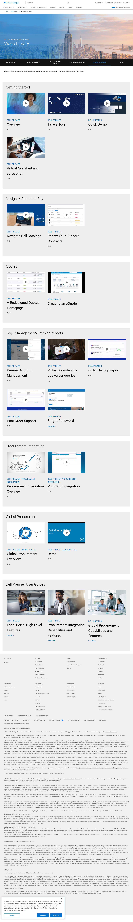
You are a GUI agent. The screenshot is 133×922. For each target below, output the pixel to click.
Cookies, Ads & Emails (74, 720)
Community (101, 661)
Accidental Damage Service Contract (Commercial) (112, 753)
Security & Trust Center (104, 706)
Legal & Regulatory (89, 720)
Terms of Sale (26, 720)
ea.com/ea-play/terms (53, 780)
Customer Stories (40, 710)
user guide (43, 760)
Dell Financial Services (42, 715)
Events (100, 693)
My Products (38, 671)
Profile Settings (39, 668)
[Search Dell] (68, 2)
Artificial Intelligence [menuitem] (8, 7)
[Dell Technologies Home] (11, 2)
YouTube (100, 678)
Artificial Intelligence (9, 687)
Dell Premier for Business (123, 7)
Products (6, 690)
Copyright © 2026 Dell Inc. (11, 720)
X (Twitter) (101, 668)
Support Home (70, 661)
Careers (37, 690)
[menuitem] (22, 7)
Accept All (56, 915)
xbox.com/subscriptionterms (72, 779)
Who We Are (38, 687)
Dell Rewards (101, 690)
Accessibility (102, 720)
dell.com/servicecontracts (96, 748)
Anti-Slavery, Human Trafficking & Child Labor (16, 723)
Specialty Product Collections (106, 700)
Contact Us (101, 665)
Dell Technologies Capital (42, 693)
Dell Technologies (8, 715)
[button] (99, 2)
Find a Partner (70, 687)
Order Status (38, 665)
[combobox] (48, 2)
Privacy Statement (39, 720)
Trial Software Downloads (105, 710)
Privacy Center (102, 703)
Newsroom (38, 700)
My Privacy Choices (54, 720)
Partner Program (71, 696)
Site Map (6, 662)
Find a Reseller (70, 690)
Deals (5, 700)
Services (6, 696)
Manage (12, 915)
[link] (108, 2)
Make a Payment (40, 674)
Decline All (43, 915)
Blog (99, 687)
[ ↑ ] (104, 748)
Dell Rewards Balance (41, 678)
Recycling (37, 703)
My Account (38, 661)
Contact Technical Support (73, 665)
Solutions (6, 693)
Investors (37, 696)
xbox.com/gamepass (40, 780)
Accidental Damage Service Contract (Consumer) (67, 753)
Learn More (10, 635)
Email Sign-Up (102, 696)
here (77, 791)
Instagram (101, 674)
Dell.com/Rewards (96, 893)
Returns (68, 668)
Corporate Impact (40, 706)
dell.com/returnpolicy (111, 732)
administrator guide (83, 760)
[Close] (62, 899)
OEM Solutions (70, 693)
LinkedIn (100, 671)
